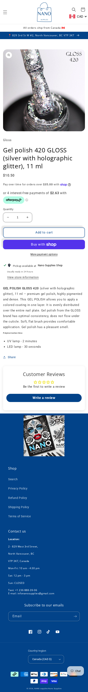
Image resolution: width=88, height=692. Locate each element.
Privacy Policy (17, 488)
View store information (23, 277)
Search (13, 479)
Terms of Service (19, 516)
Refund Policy (17, 497)
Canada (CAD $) (42, 659)
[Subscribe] (75, 616)
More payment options (44, 254)
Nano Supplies (54, 688)
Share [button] (12, 357)
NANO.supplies (41, 688)
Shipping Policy (18, 507)
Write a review (44, 398)
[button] (5, 12)
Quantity (8, 209)
